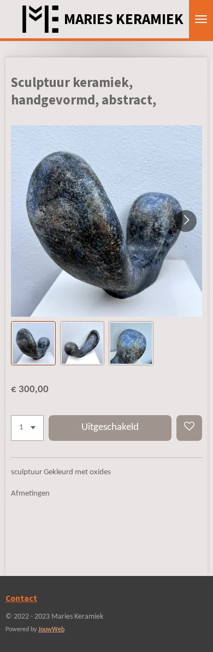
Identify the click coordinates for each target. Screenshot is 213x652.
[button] (33, 343)
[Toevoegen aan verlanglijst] (189, 428)
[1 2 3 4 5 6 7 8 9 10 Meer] (27, 428)
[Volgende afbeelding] (186, 221)
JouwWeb (51, 629)
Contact (21, 597)
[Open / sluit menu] (201, 19)
